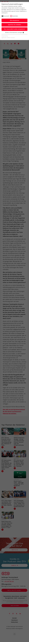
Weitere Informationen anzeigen (14, 32)
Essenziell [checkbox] (6, 16)
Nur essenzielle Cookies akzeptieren (14, 29)
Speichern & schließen (14, 25)
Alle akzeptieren (14, 20)
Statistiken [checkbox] (15, 16)
